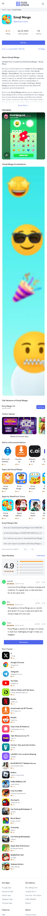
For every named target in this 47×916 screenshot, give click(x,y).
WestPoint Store (20, 21)
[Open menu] (3, 3)
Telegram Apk (7, 899)
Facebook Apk (7, 891)
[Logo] (22, 3)
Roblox (28, 903)
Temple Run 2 (30, 891)
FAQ (3, 915)
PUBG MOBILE (30, 899)
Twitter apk (6, 895)
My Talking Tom (31, 888)
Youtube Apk (7, 903)
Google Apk (6, 888)
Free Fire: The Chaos (33, 895)
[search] (43, 4)
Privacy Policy (30, 915)
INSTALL (23, 43)
